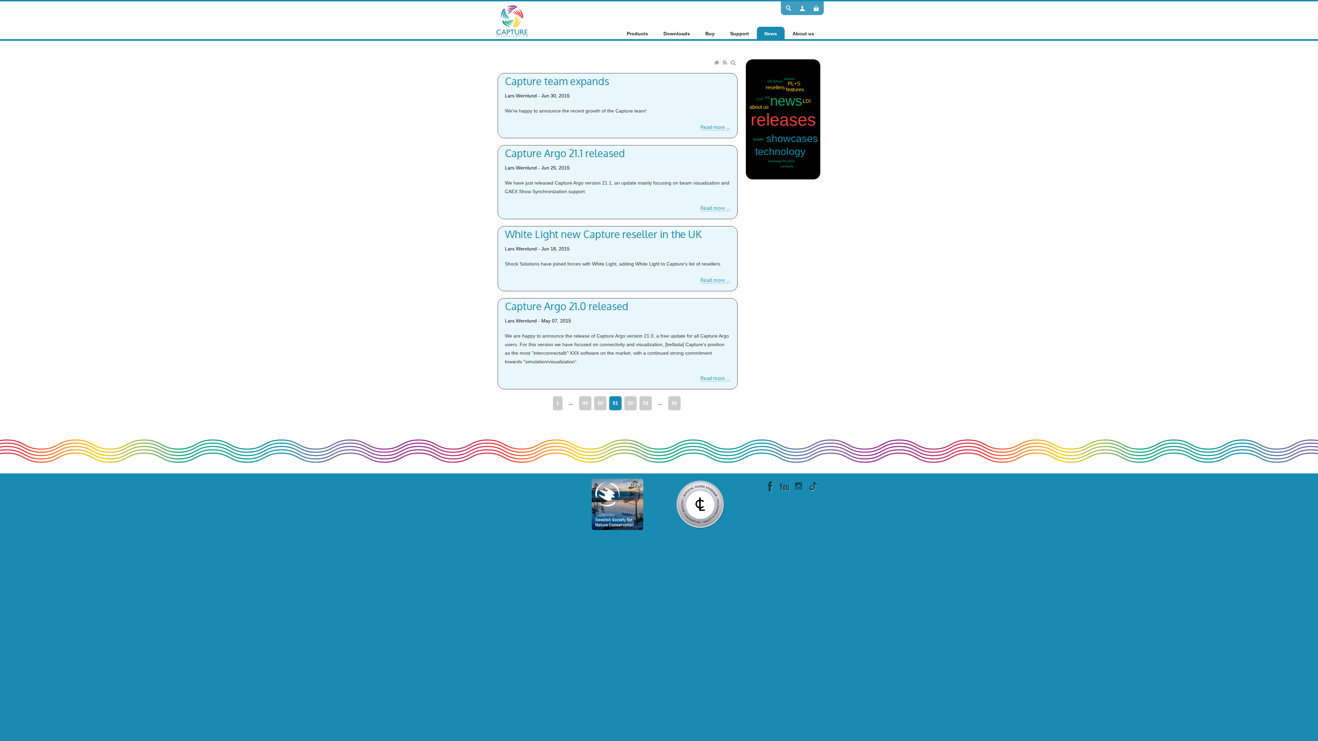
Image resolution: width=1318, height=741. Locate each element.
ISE (767, 97)
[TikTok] (813, 486)
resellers (775, 87)
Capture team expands (557, 80)
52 (630, 403)
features (795, 89)
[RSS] (725, 63)
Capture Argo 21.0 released (566, 306)
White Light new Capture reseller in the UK (603, 233)
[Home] (717, 63)
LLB (759, 99)
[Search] (734, 63)
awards (789, 79)
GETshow (775, 81)
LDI (807, 101)
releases (783, 119)
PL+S (794, 83)
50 (600, 403)
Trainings (774, 161)
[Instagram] (799, 486)
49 (585, 403)
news (786, 100)
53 (645, 403)
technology (780, 151)
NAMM (758, 139)
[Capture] (512, 20)
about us (759, 107)
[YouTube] (784, 486)
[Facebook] (770, 486)
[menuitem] (637, 33)
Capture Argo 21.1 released (565, 153)
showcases (792, 138)
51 (615, 403)
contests (787, 166)
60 (674, 403)
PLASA (789, 161)
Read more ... (715, 127)
